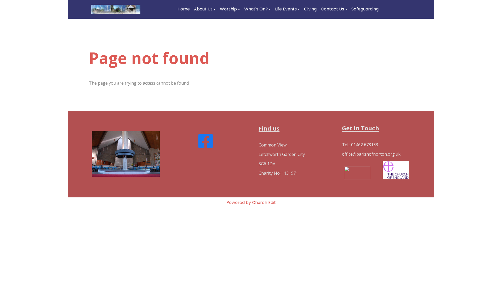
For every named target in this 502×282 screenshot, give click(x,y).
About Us (203, 9)
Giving (310, 9)
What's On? (256, 9)
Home (184, 9)
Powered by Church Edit (251, 202)
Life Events (286, 9)
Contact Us (332, 9)
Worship (228, 9)
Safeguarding (365, 9)
